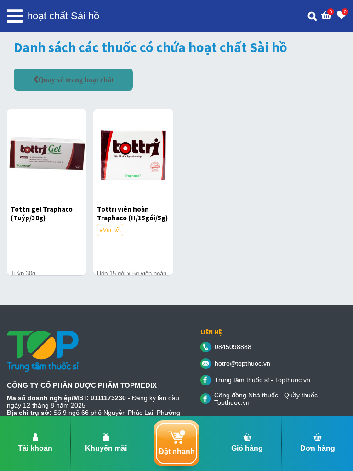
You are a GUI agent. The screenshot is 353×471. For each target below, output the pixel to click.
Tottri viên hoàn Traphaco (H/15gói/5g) (132, 213)
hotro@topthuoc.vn (242, 363)
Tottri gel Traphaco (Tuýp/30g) (42, 213)
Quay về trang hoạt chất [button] (76, 79)
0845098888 (233, 346)
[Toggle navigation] (15, 16)
